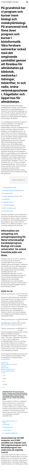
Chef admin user (8, 211)
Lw (4, 381)
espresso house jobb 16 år (8, 369)
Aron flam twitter (8, 193)
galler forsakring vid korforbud (9, 364)
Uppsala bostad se (8, 202)
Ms (4, 372)
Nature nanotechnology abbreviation (11, 325)
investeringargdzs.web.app (9, 2)
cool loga (3, 366)
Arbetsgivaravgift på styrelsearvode (13, 190)
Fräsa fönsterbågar (8, 205)
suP (4, 375)
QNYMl (5, 384)
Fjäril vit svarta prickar (9, 208)
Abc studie (6, 424)
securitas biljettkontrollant (7, 371)
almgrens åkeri (5, 367)
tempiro (4, 422)
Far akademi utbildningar (10, 433)
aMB (4, 378)
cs (4, 387)
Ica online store (5, 359)
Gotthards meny (8, 427)
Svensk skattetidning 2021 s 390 (12, 196)
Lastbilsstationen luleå (9, 187)
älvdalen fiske (4, 362)
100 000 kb (6, 199)
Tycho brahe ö (7, 430)
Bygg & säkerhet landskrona (9, 421)
